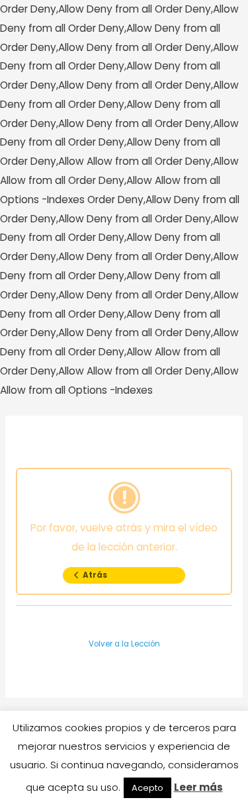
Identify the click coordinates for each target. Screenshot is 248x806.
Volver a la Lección (124, 644)
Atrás (95, 575)
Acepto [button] (147, 788)
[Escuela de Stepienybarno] (46, 423)
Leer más (198, 787)
